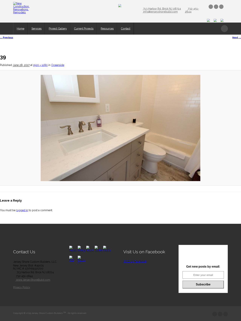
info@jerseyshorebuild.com (160, 11)
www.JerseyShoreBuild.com (32, 279)
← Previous (6, 37)
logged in (22, 210)
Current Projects (84, 28)
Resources (107, 28)
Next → (236, 37)
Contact (125, 28)
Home (20, 28)
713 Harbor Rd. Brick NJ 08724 (162, 8)
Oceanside (57, 65)
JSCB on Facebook (134, 261)
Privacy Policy (21, 287)
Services (36, 28)
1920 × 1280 (40, 65)
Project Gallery (58, 28)
